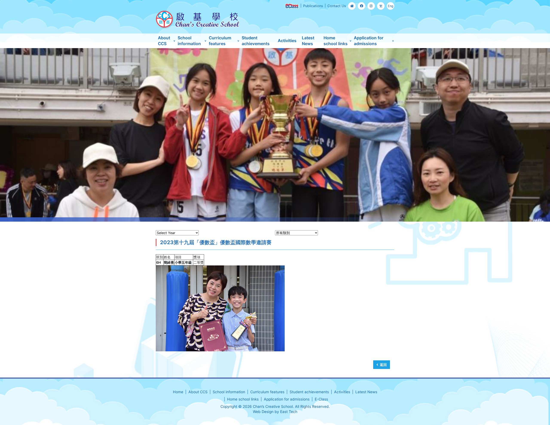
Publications (313, 6)
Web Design (263, 411)
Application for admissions (368, 40)
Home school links (336, 40)
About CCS (164, 40)
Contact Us (336, 6)
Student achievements (256, 40)
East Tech (288, 411)
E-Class (321, 399)
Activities (287, 40)
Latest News (308, 40)
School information (189, 40)
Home (178, 392)
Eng (390, 6)
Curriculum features (220, 40)
